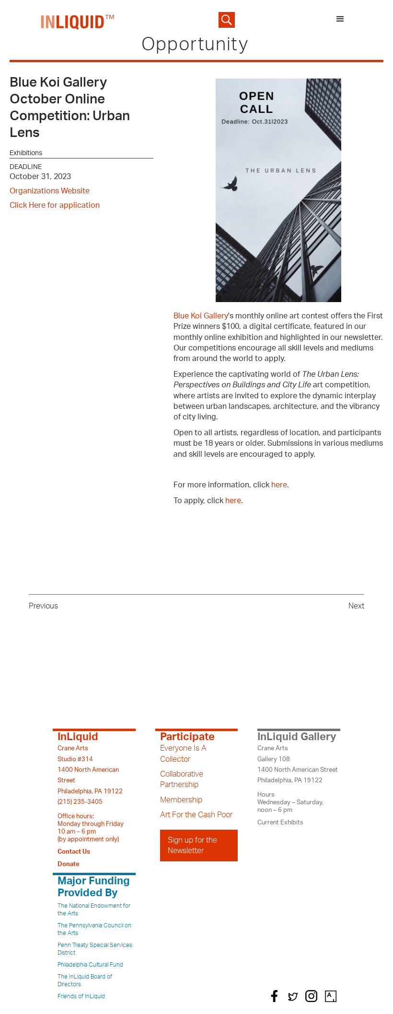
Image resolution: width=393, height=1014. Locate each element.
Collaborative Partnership (181, 779)
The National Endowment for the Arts (94, 909)
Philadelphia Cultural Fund (90, 965)
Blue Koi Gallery (200, 316)
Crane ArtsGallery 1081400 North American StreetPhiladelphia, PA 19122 (297, 764)
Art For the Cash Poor (196, 815)
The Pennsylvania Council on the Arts (94, 929)
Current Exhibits (280, 822)
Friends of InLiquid (81, 996)
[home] (77, 20)
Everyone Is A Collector (183, 753)
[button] (340, 20)
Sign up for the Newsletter (192, 845)
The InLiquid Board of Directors (85, 980)
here (279, 485)
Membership (181, 800)
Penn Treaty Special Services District (95, 949)
